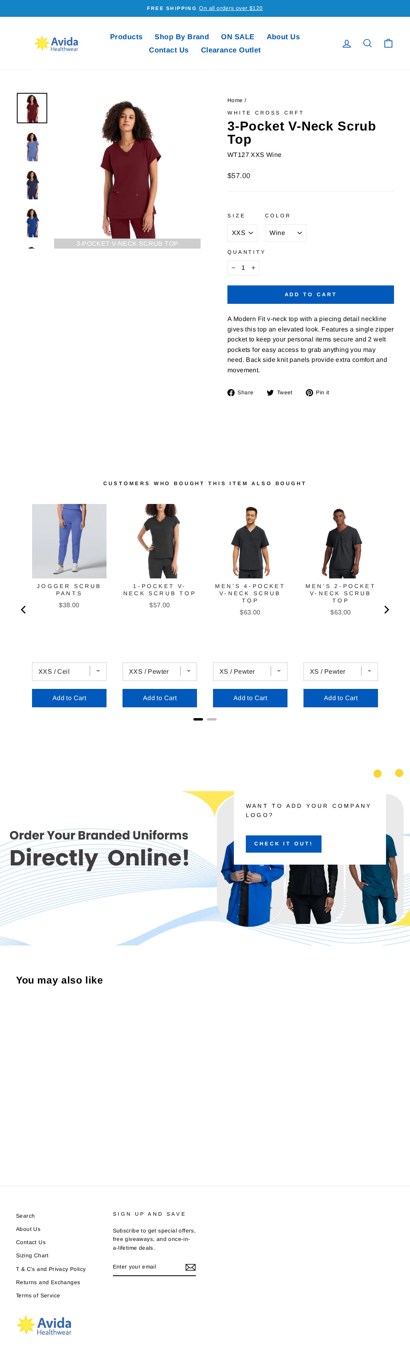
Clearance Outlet (231, 50)
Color (278, 216)
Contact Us (169, 50)
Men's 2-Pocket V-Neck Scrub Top (340, 593)
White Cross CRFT (265, 113)
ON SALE (237, 37)
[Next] (386, 610)
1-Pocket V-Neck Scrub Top (159, 589)
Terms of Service (38, 1296)
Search (25, 1216)
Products (126, 37)
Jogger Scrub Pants (69, 589)
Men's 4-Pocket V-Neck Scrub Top (250, 593)
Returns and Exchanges (48, 1282)
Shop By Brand (182, 37)
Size (236, 216)
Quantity (246, 252)
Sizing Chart (32, 1256)
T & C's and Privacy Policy (51, 1269)
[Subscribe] (190, 1267)
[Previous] (24, 610)
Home (235, 100)
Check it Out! (283, 844)
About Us (283, 37)
